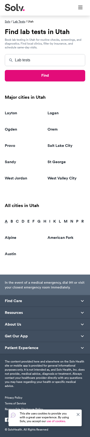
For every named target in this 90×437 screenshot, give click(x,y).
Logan (53, 112)
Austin (10, 253)
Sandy (10, 161)
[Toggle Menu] (77, 8)
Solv (7, 21)
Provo (10, 145)
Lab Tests (19, 21)
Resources (14, 313)
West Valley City (62, 178)
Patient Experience (21, 348)
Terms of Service (15, 403)
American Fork (60, 237)
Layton (11, 112)
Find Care (13, 301)
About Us (13, 324)
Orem (53, 129)
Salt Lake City (60, 145)
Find (45, 75)
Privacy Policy (13, 398)
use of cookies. (56, 421)
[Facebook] (7, 420)
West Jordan (16, 178)
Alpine (10, 237)
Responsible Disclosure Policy (24, 409)
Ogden (11, 129)
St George (57, 161)
